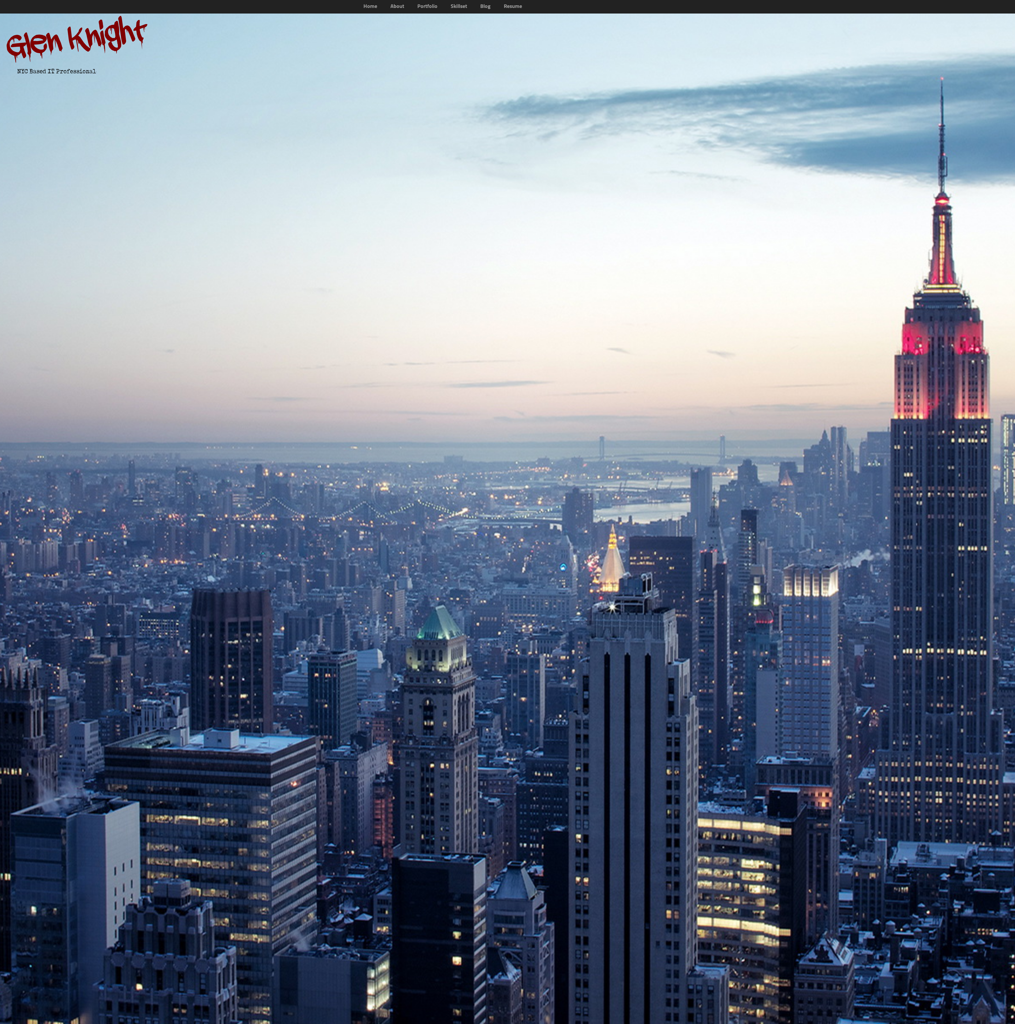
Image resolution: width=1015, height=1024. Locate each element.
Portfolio (427, 6)
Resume (513, 6)
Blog (485, 6)
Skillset (459, 6)
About (397, 6)
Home (370, 6)
